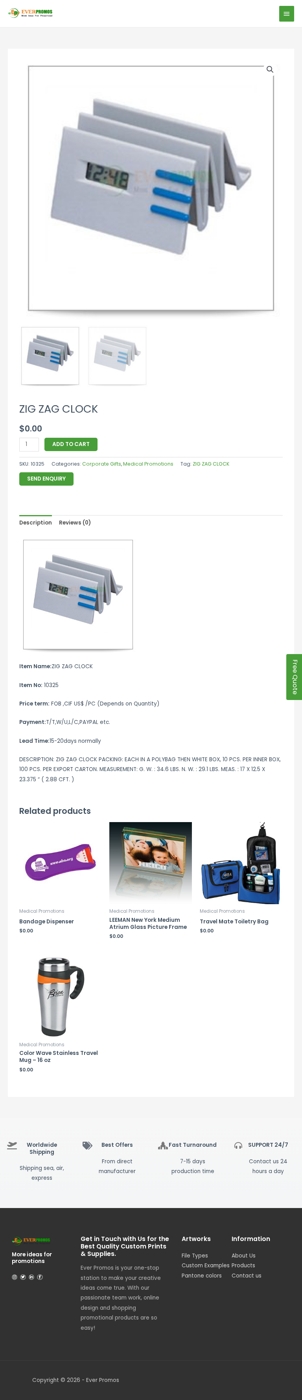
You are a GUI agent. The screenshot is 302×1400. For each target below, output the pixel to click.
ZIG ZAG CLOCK (211, 464)
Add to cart (71, 444)
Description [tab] (35, 522)
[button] (270, 69)
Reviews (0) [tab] (75, 522)
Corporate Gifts (101, 464)
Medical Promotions (148, 464)
